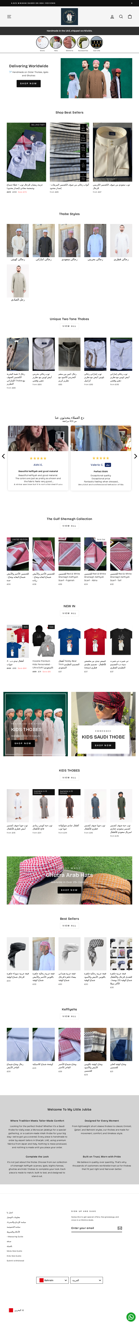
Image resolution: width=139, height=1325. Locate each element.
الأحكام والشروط (13, 1232)
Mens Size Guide (14, 1251)
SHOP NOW (28, 83)
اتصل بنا (10, 1212)
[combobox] (52, 1280)
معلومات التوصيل (13, 1217)
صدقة (9, 1241)
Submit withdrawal (15, 1261)
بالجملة (9, 1246)
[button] (4, 456)
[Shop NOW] (35, 724)
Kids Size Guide (14, 1256)
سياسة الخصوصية (13, 1227)
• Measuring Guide (15, 1237)
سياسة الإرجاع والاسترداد (16, 1222)
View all (69, 326)
